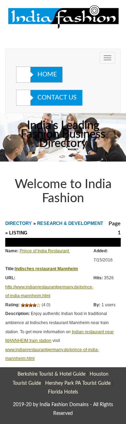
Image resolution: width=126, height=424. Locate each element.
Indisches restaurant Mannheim (46, 268)
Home (47, 74)
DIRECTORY (18, 223)
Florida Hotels (63, 392)
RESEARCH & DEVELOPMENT (70, 223)
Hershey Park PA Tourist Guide (78, 383)
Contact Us (57, 98)
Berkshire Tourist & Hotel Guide (51, 374)
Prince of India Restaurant (44, 250)
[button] (9, 137)
